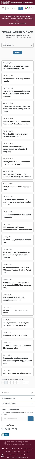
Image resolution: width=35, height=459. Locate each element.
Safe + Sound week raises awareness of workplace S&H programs (15, 149)
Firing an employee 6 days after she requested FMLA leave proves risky (17, 285)
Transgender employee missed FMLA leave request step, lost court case (17, 360)
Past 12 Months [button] (8, 45)
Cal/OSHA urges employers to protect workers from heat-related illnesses (17, 201)
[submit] (31, 418)
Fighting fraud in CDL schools (15, 335)
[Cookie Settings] (2, 455)
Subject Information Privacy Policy (13, 452)
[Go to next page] (27, 382)
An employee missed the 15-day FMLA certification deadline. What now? (17, 269)
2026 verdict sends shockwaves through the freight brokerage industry (16, 254)
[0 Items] (32, 8)
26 (24, 382)
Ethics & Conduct (14, 454)
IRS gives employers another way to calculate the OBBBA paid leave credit (17, 108)
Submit (17, 52)
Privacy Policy (5, 448)
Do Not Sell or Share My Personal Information (22, 448)
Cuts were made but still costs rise (17, 373)
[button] (17, 20)
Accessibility (22, 454)
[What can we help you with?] (20, 8)
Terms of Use (27, 452)
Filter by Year (6, 43)
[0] (32, 8)
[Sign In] (29, 8)
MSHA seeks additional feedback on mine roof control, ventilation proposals (16, 93)
